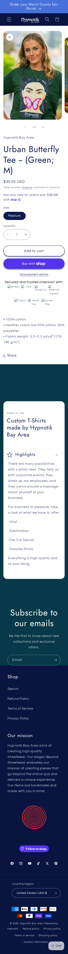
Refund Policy (18, 698)
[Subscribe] (55, 660)
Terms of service (24, 935)
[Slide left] (25, 127)
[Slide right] (43, 127)
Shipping (27, 187)
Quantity (9, 225)
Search (13, 689)
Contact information (36, 942)
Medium (14, 215)
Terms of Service (20, 708)
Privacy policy (52, 928)
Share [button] (11, 355)
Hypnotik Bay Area (31, 923)
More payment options (34, 274)
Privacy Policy (18, 718)
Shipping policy (48, 935)
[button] (9, 19)
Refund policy (30, 928)
